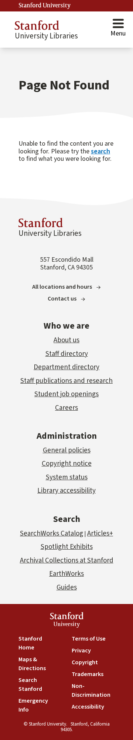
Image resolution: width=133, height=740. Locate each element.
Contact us (62, 299)
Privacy (81, 650)
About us (66, 340)
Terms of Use (89, 639)
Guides (67, 588)
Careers (66, 408)
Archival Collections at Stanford (66, 561)
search (100, 151)
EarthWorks (66, 574)
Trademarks (87, 674)
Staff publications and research (66, 381)
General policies (67, 450)
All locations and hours (62, 287)
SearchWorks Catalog (51, 534)
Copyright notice (67, 464)
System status (67, 477)
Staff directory (66, 354)
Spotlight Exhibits (67, 547)
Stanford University (44, 5)
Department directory (66, 367)
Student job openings (66, 394)
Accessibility (88, 707)
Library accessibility (66, 491)
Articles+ (100, 534)
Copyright (85, 662)
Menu (118, 33)
